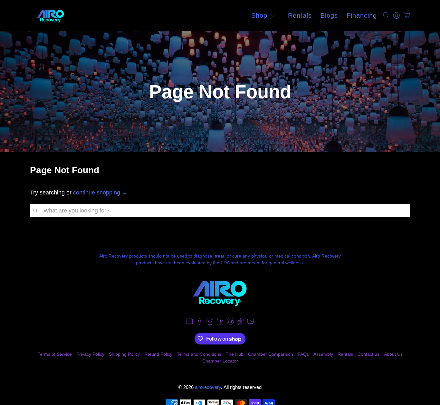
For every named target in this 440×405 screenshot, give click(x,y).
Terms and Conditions (199, 354)
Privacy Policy (90, 354)
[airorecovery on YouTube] (250, 322)
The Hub (235, 354)
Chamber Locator (220, 360)
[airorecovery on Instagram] (210, 322)
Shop (259, 15)
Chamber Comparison (270, 354)
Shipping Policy (124, 354)
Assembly (323, 354)
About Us (393, 354)
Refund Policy (158, 354)
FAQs (303, 354)
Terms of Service (55, 354)
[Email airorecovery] (189, 322)
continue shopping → (100, 192)
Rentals (300, 15)
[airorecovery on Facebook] (199, 322)
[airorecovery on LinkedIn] (220, 322)
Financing (362, 15)
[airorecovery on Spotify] (230, 322)
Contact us (368, 354)
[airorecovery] (50, 15)
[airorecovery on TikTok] (240, 322)
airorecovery (208, 387)
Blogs (329, 15)
